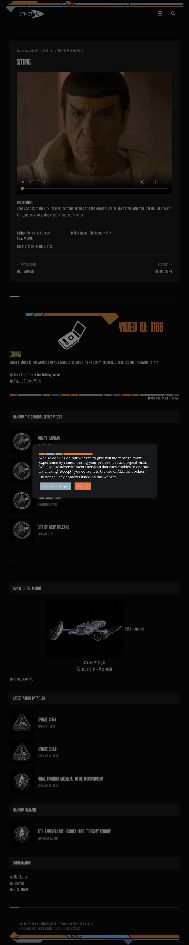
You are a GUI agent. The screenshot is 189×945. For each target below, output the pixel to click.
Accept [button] (83, 486)
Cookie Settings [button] (55, 486)
